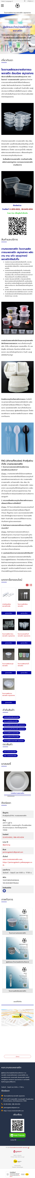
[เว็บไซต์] (4, 890)
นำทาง (17, 1057)
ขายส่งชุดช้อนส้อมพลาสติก (11, 717)
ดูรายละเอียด (8, 613)
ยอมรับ (27, 1174)
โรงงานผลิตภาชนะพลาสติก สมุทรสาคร (14, 725)
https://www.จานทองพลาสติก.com (14, 1111)
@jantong (6, 845)
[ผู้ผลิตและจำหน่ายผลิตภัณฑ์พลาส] (17, 948)
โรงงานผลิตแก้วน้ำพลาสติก (11, 737)
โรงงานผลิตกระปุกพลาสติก (11, 733)
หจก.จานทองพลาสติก (10, 752)
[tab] (17, 1002)
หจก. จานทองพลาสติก (10, 756)
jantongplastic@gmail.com (13, 852)
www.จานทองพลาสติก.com (12, 859)
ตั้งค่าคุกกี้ (22, 1174)
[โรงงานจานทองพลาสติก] (17, 919)
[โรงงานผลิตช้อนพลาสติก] (17, 977)
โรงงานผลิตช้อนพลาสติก (11, 721)
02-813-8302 (7, 837)
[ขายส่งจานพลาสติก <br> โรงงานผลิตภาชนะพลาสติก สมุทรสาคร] (17, 781)
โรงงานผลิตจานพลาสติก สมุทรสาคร (14, 741)
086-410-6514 (18, 837)
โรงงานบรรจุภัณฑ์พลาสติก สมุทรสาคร (14, 729)
